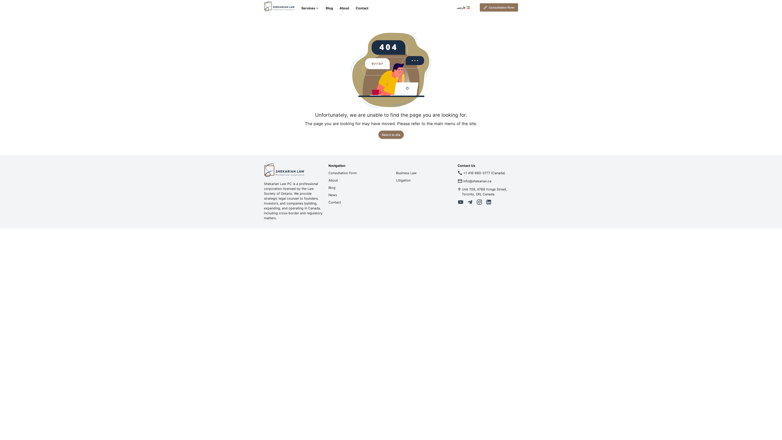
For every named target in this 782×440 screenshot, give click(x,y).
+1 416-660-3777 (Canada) (484, 173)
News (332, 195)
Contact (362, 8)
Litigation (403, 180)
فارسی (461, 7)
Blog (329, 8)
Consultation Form (502, 7)
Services (308, 8)
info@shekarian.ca (477, 181)
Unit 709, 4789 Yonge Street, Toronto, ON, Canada (484, 191)
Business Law (406, 173)
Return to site (391, 134)
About (344, 8)
